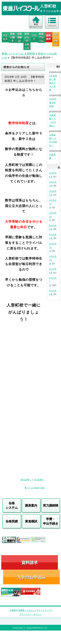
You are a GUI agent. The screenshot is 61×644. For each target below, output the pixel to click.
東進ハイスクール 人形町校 (18, 53)
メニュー (52, 25)
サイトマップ (44, 610)
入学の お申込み (55, 39)
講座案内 (31, 505)
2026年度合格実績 (53, 102)
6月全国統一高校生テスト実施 (53, 83)
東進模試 (31, 521)
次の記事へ (39, 479)
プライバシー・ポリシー (30, 614)
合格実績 (12, 521)
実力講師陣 (50, 505)
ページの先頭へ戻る (36, 488)
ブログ (34, 37)
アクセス (5, 37)
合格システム (12, 505)
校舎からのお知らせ (27, 40)
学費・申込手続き (50, 521)
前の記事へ (26, 479)
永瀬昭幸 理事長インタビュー (23, 610)
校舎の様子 (12, 37)
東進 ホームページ (36, 25)
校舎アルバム (41, 37)
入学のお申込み (31, 577)
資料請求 (48, 37)
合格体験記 (19, 37)
